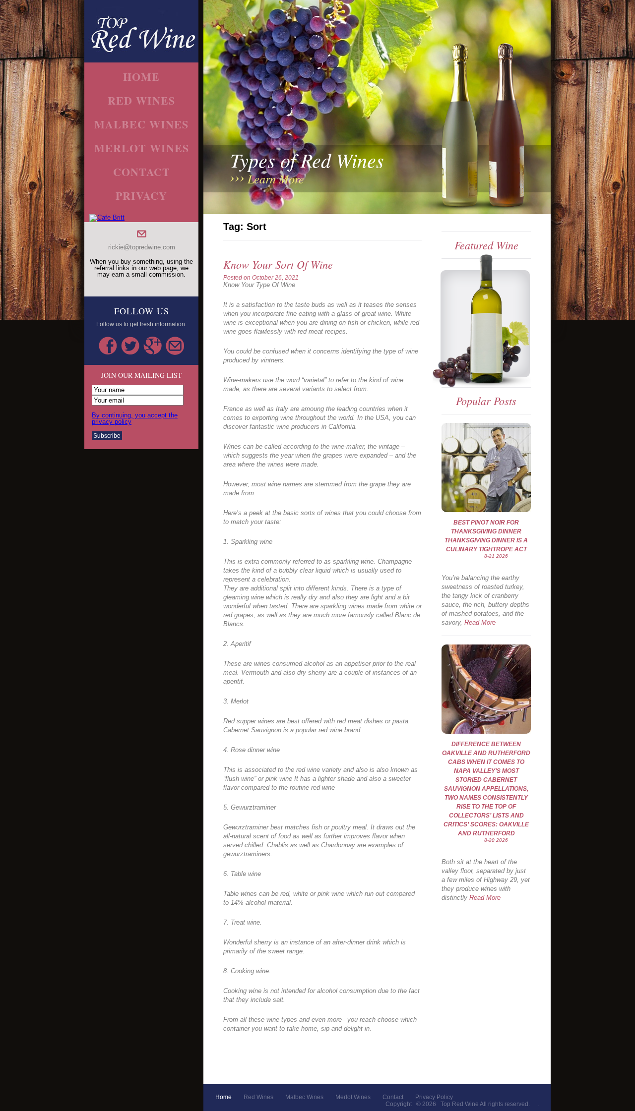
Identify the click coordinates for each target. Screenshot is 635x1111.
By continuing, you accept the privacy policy (135, 418)
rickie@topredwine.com (141, 247)
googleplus (152, 346)
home (141, 76)
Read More (480, 622)
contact (141, 172)
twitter (130, 346)
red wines (141, 100)
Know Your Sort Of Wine (278, 264)
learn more (276, 178)
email (175, 346)
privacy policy (434, 1097)
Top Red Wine (460, 1104)
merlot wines (141, 148)
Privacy (141, 195)
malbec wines (141, 124)
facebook (108, 346)
